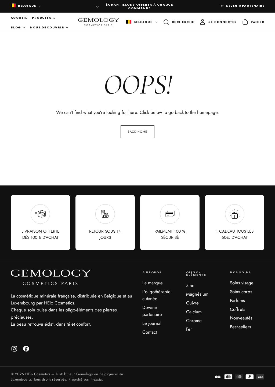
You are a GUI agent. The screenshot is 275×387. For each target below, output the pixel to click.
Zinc (190, 285)
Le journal (151, 323)
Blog (16, 27)
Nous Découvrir (47, 27)
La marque (152, 283)
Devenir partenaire (152, 311)
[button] (178, 22)
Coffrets (237, 309)
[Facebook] (26, 348)
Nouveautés (241, 318)
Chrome (194, 320)
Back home (137, 131)
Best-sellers (240, 326)
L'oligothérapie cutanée (156, 295)
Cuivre (192, 303)
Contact (149, 332)
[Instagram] (14, 348)
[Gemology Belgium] (51, 277)
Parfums (237, 300)
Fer (189, 329)
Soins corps (241, 291)
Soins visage (242, 283)
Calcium (194, 311)
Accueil (19, 18)
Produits (41, 18)
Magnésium (197, 294)
